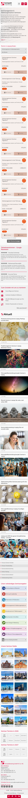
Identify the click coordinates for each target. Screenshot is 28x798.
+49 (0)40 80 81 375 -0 (9, 770)
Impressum (21, 793)
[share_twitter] (15, 796)
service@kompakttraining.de (17, 782)
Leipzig (4, 68)
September (23, 735)
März (23, 749)
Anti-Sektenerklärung (16, 790)
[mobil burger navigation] (19, 3)
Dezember (23, 740)
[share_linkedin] (19, 796)
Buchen (21, 72)
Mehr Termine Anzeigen (14, 241)
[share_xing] (9, 796)
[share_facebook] (12, 796)
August (16, 735)
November (17, 740)
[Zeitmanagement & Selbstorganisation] (22, 3)
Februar (17, 749)
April (10, 754)
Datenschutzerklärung (10, 793)
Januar (10, 749)
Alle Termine (8, 72)
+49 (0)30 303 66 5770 (9, 779)
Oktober (10, 740)
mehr (2, 39)
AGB (8, 790)
